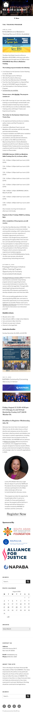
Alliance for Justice (9, 441)
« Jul (8, 616)
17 (4, 607)
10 (4, 604)
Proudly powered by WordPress (11, 711)
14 (20, 604)
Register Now (16, 514)
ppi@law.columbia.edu (9, 304)
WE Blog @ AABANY (15, 10)
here (4, 217)
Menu (17, 18)
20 (16, 607)
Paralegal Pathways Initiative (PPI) (13, 277)
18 (8, 607)
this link (17, 94)
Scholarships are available (10, 90)
